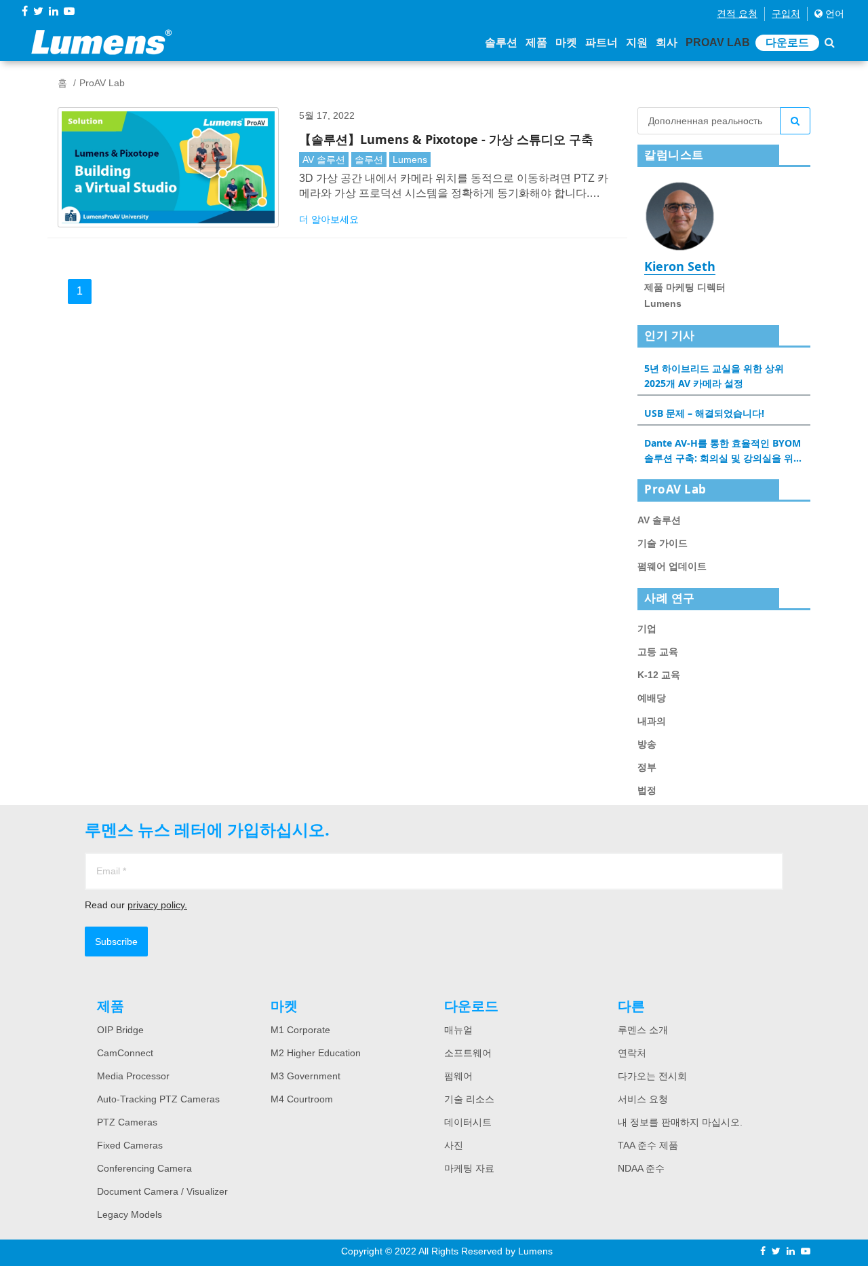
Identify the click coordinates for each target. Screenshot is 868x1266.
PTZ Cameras (127, 1122)
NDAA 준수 (641, 1168)
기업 (646, 628)
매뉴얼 (458, 1029)
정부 (646, 767)
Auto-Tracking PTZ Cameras (158, 1099)
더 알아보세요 (329, 219)
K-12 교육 (658, 674)
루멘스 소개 (643, 1029)
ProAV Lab (718, 42)
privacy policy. (157, 904)
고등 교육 (657, 651)
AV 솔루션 (323, 159)
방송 (646, 744)
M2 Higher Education (316, 1052)
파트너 (601, 42)
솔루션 (501, 42)
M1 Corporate (300, 1029)
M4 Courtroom (302, 1099)
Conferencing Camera (144, 1168)
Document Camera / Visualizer (162, 1191)
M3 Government (305, 1075)
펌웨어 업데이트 (672, 566)
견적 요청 (737, 13)
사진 (453, 1145)
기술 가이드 (662, 543)
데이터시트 (468, 1122)
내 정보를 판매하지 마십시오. (680, 1122)
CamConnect (125, 1052)
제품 (536, 42)
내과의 (651, 720)
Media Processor (133, 1075)
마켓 (566, 42)
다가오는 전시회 (652, 1075)
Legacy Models (129, 1214)
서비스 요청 (643, 1099)
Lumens (410, 159)
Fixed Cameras (130, 1145)
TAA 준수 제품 (648, 1145)
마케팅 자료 (469, 1168)
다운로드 (787, 42)
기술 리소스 (469, 1099)
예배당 (651, 697)
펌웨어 (458, 1075)
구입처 (786, 13)
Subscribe (116, 941)
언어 (833, 13)
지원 (637, 42)
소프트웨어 (468, 1052)
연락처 (632, 1052)
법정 (646, 790)
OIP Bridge (120, 1029)
